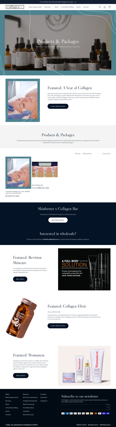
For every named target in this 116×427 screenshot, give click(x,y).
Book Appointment (11, 397)
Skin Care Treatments (30, 397)
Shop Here (20, 376)
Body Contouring (28, 404)
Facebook (43, 397)
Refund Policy (93, 425)
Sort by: (78, 153)
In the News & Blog (11, 408)
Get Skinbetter (58, 220)
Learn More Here (58, 106)
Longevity (26, 411)
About (7, 411)
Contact (8, 414)
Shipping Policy (105, 425)
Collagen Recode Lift (30, 401)
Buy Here (20, 279)
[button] (48, 7)
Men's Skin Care (28, 414)
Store (7, 404)
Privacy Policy (81, 425)
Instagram (43, 401)
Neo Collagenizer (37, 185)
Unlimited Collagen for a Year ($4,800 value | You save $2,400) (17, 192)
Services (8, 401)
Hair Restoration (28, 408)
